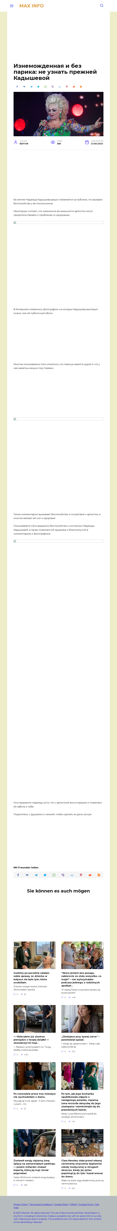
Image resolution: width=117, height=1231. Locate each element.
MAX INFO (31, 6)
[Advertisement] (58, 39)
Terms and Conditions (41, 1204)
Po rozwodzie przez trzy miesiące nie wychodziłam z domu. (35, 1095)
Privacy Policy (21, 1204)
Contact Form (86, 1204)
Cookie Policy (61, 1204)
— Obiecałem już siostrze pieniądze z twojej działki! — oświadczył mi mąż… (31, 1039)
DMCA (73, 1204)
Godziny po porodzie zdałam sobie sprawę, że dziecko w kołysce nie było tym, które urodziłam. (31, 978)
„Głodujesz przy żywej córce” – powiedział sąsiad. (80, 1038)
